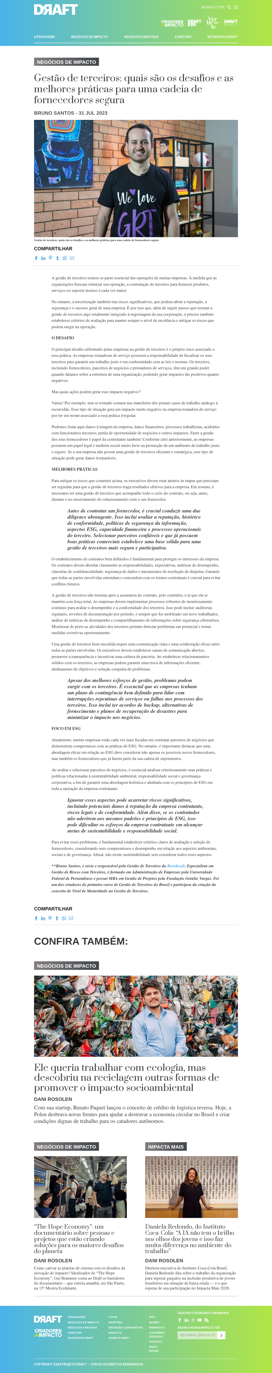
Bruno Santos (54, 113)
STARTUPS (183, 37)
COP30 (113, 1317)
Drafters (115, 1322)
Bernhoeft (176, 866)
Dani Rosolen (53, 1099)
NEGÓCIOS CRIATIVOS (141, 37)
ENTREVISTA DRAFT (222, 37)
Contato (155, 1342)
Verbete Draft (119, 1338)
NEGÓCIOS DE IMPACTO (89, 37)
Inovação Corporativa (126, 1327)
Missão (154, 1322)
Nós (152, 1317)
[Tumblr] (58, 258)
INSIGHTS (115, 1333)
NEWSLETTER (212, 8)
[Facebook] (36, 258)
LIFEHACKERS (44, 37)
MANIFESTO (157, 1327)
